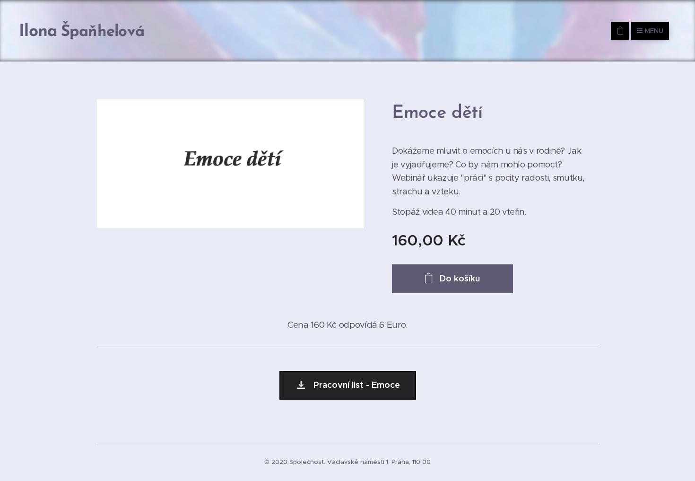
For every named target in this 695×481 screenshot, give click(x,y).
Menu (654, 30)
